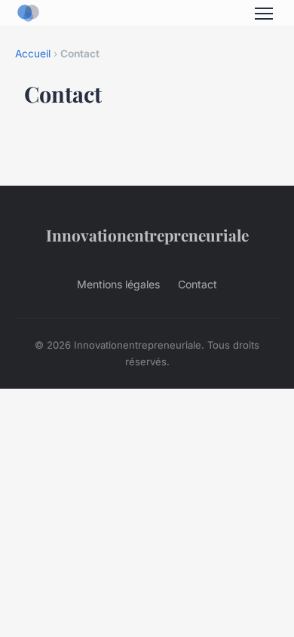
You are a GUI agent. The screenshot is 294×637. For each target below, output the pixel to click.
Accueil (33, 54)
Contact (197, 284)
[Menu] (264, 14)
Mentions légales (118, 284)
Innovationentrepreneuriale (147, 234)
